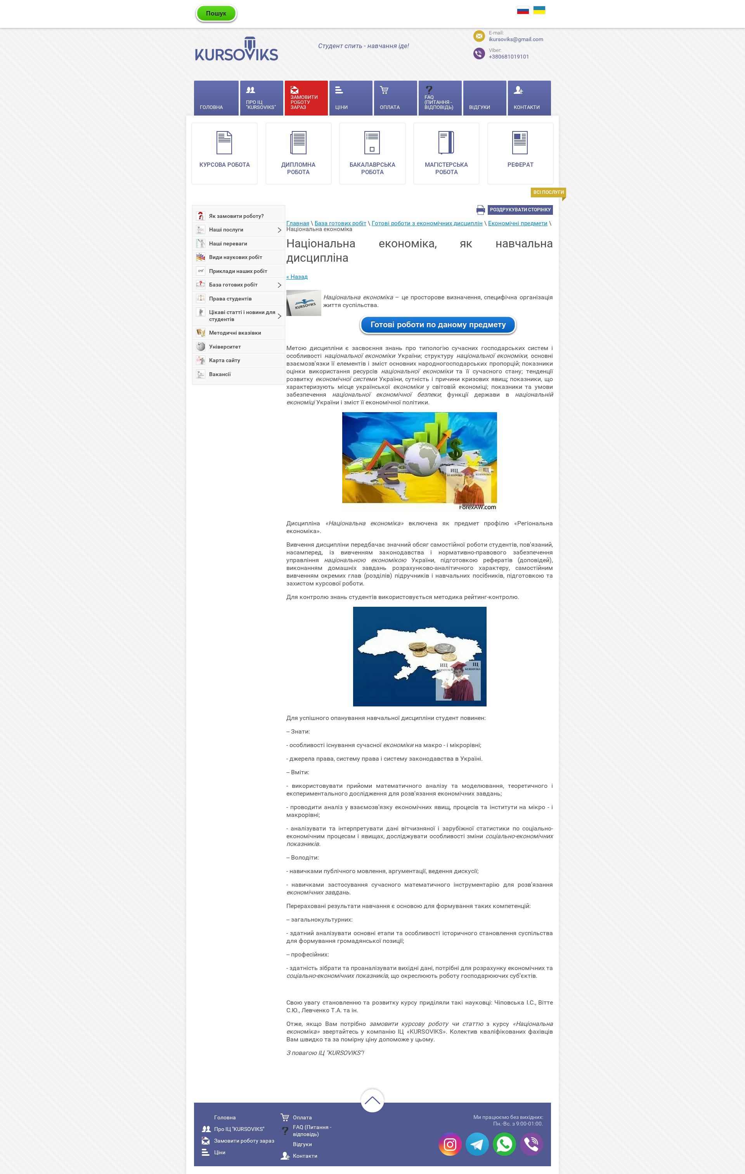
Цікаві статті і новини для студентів (242, 315)
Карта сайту (224, 360)
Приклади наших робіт (238, 271)
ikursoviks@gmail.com (516, 39)
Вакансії (220, 374)
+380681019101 (509, 54)
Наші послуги (226, 229)
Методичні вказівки (235, 333)
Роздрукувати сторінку (520, 209)
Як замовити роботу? (236, 216)
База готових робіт (233, 284)
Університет (225, 347)
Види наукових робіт (235, 257)
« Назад (297, 276)
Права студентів (230, 298)
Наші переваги (228, 243)
